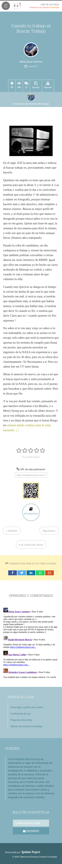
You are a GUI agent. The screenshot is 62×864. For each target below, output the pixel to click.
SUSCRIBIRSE (32, 831)
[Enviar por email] (49, 572)
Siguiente (49, 530)
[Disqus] (31, 643)
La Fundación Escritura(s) (24, 759)
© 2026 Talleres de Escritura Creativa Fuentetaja (34, 856)
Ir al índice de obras (31, 544)
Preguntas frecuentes (21, 720)
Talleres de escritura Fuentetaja (26, 726)
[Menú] (5, 5)
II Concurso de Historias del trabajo (31, 103)
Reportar (48, 87)
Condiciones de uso (20, 713)
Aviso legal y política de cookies (26, 707)
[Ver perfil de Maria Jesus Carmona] (31, 50)
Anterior (12, 530)
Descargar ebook (31, 513)
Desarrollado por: (22, 852)
